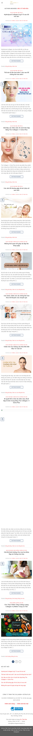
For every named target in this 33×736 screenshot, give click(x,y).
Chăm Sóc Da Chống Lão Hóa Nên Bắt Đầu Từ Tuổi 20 (16, 347)
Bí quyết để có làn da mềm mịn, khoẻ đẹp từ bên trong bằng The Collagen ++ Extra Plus (16, 401)
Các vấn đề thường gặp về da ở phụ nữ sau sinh (16, 189)
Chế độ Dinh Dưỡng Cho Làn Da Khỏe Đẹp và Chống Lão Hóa (16, 553)
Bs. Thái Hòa (23, 719)
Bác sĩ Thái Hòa (22, 8)
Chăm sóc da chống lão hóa (20, 241)
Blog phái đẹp (13, 12)
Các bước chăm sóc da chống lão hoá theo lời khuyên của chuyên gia (16, 297)
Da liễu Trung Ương (21, 728)
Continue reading (16, 60)
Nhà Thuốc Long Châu (10, 728)
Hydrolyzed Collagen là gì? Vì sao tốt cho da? (16, 15)
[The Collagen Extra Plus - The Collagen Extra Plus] (16, 2)
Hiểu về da (20, 12)
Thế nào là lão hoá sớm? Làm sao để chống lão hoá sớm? (16, 73)
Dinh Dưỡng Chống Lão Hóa (20, 550)
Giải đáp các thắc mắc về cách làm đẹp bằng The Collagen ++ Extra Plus (16, 129)
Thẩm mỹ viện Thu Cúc (16, 730)
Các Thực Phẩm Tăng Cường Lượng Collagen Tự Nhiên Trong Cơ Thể (16, 605)
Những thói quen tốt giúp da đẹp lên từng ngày (16, 244)
